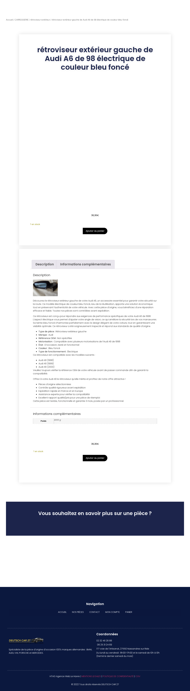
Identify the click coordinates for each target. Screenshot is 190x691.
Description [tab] (44, 264)
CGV (137, 676)
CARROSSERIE (22, 20)
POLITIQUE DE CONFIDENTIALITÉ (118, 676)
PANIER (128, 612)
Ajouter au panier (95, 231)
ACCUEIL (62, 612)
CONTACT (94, 612)
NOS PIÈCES (78, 612)
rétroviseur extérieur (40, 20)
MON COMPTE (112, 612)
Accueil (9, 20)
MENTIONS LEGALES (91, 676)
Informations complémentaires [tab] (85, 264)
